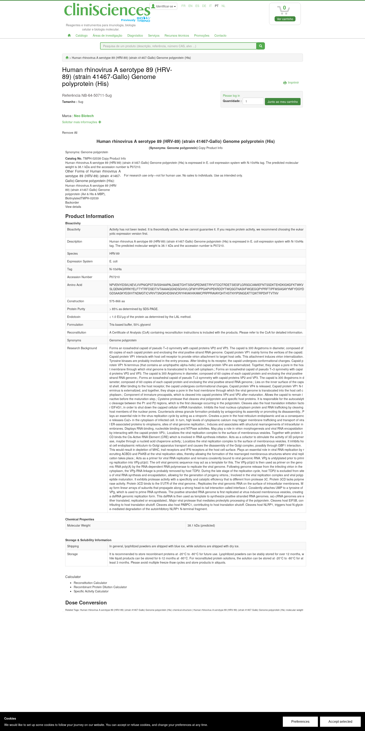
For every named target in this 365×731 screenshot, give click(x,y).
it (210, 6)
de (204, 6)
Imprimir (293, 82)
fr (183, 6)
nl (223, 6)
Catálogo (82, 35)
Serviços (153, 35)
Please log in (231, 95)
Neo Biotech (84, 115)
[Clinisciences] (66, 57)
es (197, 6)
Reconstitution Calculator (90, 583)
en (190, 6)
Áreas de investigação (107, 35)
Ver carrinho (285, 19)
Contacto (220, 35)
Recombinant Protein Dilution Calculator (100, 587)
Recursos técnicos (177, 35)
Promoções (201, 35)
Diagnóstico (135, 35)
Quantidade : (232, 101)
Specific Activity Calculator (91, 591)
